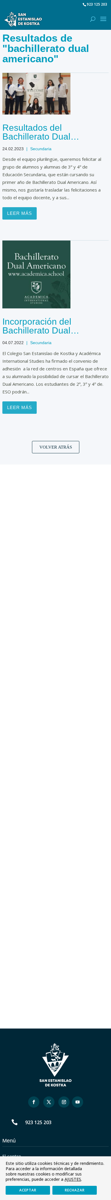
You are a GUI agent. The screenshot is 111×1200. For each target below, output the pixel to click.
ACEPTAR (27, 1190)
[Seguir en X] (48, 1102)
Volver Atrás (55, 447)
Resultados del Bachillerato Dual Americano (36, 136)
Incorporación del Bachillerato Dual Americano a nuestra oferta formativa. (43, 335)
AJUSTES (73, 1179)
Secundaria (41, 148)
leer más (19, 213)
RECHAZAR (75, 1190)
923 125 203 (38, 1122)
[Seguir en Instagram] (64, 1102)
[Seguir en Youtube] (77, 1102)
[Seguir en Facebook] (33, 1102)
